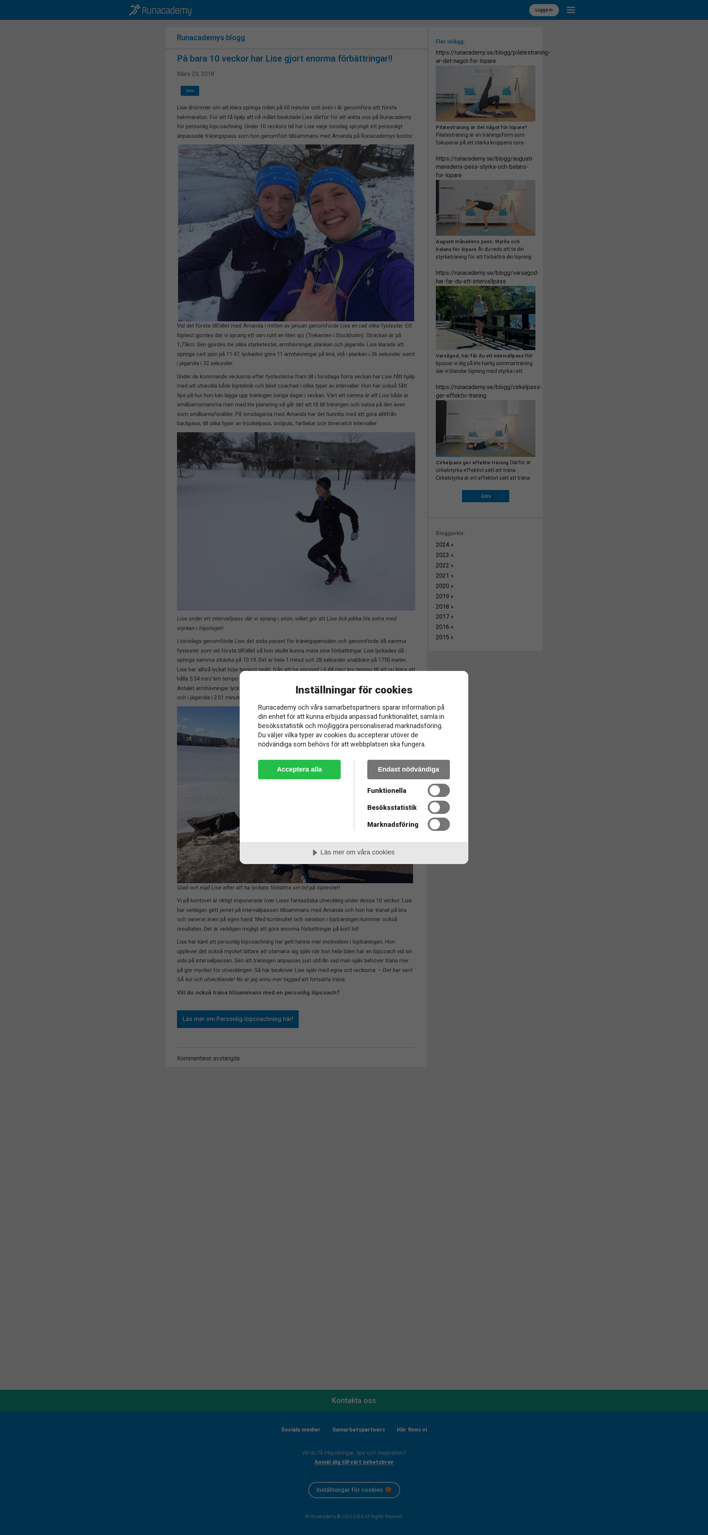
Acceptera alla (299, 769)
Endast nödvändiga (408, 769)
